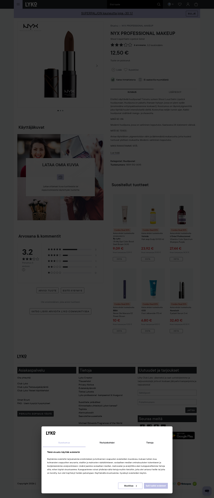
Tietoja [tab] (150, 442)
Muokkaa (128, 485)
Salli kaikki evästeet (156, 485)
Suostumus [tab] (64, 442)
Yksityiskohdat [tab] (106, 442)
